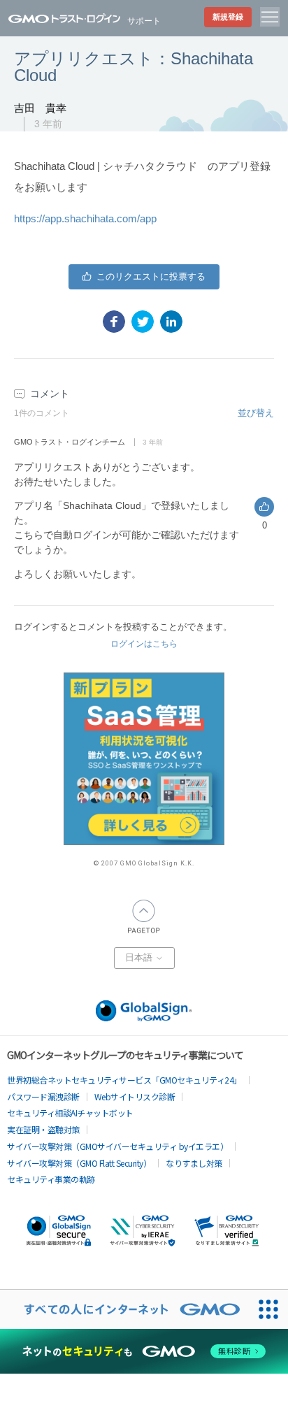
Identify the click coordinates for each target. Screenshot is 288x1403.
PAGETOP (144, 916)
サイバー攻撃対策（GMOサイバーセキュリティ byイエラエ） (117, 1146)
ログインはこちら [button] (144, 644)
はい (144, 276)
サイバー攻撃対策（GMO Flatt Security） (79, 1163)
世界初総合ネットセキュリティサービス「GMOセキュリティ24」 (124, 1080)
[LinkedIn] (171, 321)
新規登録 (228, 17)
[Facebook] (114, 321)
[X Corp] (142, 321)
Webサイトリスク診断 (134, 1096)
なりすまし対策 (194, 1163)
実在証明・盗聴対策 (43, 1129)
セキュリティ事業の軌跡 (51, 1179)
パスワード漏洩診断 (43, 1096)
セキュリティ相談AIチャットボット (70, 1112)
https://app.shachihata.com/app (85, 218)
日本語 (140, 958)
